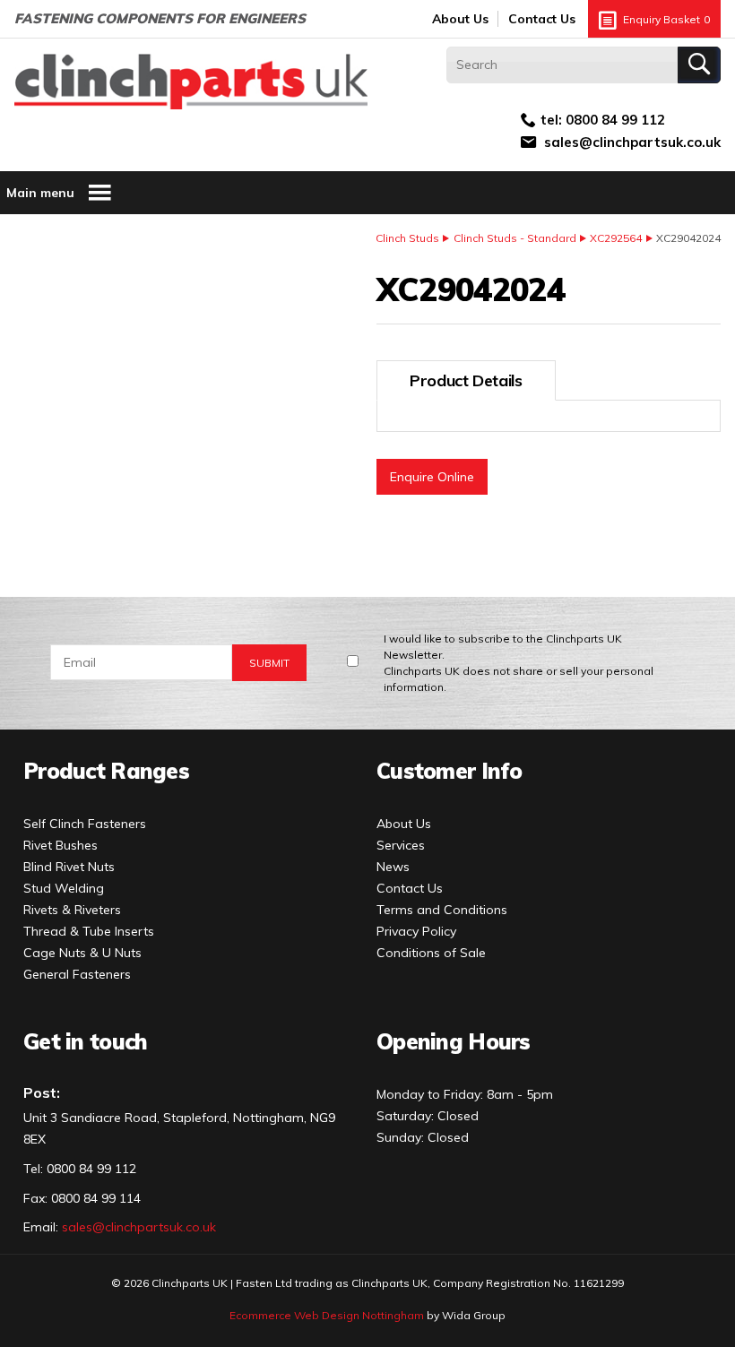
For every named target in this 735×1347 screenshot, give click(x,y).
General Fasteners (77, 974)
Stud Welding (63, 888)
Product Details (466, 380)
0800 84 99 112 (615, 119)
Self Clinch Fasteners (84, 824)
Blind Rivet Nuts (69, 867)
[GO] (699, 65)
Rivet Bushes (60, 845)
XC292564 (616, 238)
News (393, 867)
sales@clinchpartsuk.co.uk (632, 142)
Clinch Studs (407, 238)
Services (400, 845)
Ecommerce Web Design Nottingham (326, 1315)
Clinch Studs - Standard (515, 238)
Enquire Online (432, 477)
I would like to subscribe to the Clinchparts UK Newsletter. (518, 663)
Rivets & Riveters (72, 910)
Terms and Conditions (441, 910)
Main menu (40, 193)
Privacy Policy (416, 931)
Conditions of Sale (431, 953)
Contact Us (541, 19)
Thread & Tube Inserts (88, 931)
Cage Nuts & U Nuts (82, 953)
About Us (460, 19)
